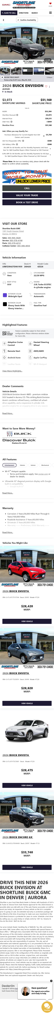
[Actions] (49, 87)
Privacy (30, 988)
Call (27, 188)
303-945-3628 (14, 238)
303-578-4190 (16, 240)
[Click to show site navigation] (50, 13)
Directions (23, 13)
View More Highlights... (12, 370)
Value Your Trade (27, 195)
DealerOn (18, 988)
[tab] (9, 465)
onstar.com (43, 474)
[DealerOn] (8, 985)
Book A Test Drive (27, 202)
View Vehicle (27, 621)
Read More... (7, 413)
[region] (27, 138)
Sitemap (24, 988)
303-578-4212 (14, 243)
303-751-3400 (12, 919)
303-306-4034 (23, 246)
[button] (9, 13)
